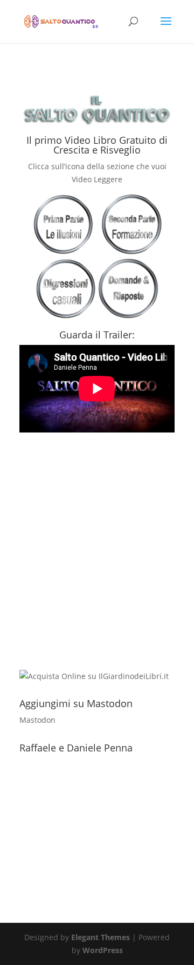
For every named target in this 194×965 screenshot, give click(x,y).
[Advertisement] (97, 568)
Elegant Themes (100, 937)
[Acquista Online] (94, 676)
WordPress (102, 950)
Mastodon (37, 720)
